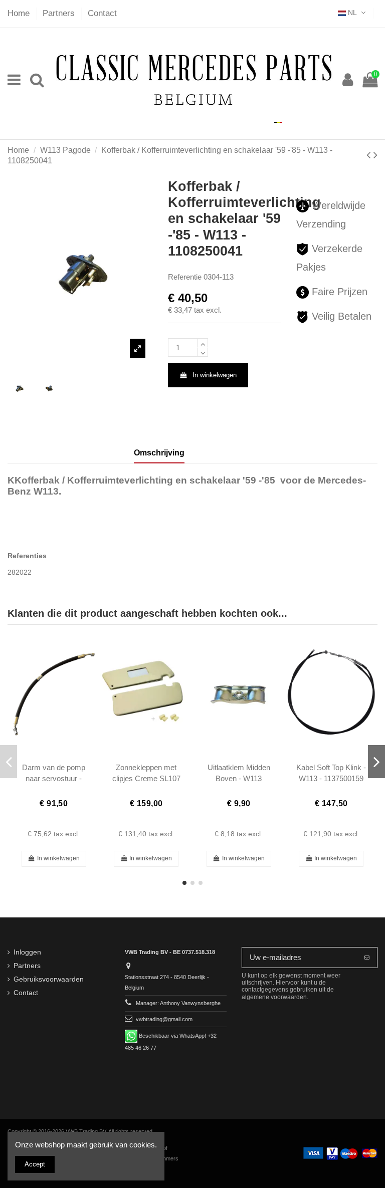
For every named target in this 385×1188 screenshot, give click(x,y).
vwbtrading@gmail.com (164, 1019)
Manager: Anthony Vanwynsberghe (178, 1003)
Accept (35, 1164)
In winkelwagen (214, 375)
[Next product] (375, 155)
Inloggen (27, 952)
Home (20, 13)
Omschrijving (159, 452)
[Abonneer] (367, 957)
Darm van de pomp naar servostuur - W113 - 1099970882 (53, 778)
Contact (102, 13)
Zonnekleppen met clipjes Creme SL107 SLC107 (146, 778)
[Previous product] (369, 155)
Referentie (185, 277)
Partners (60, 13)
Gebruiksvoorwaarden (49, 979)
